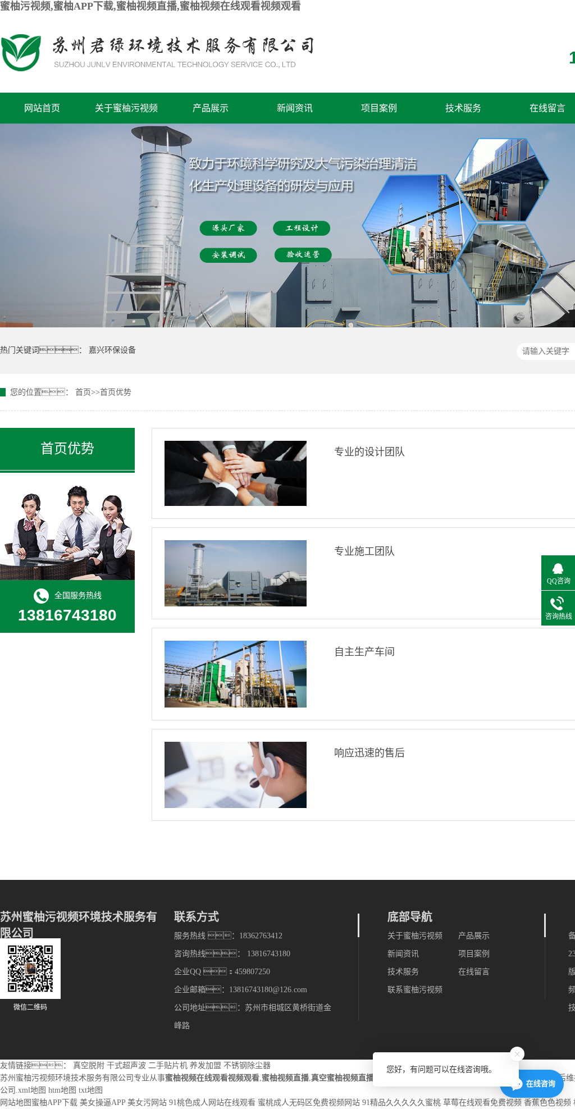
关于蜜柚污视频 (126, 108)
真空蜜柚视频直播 (342, 1078)
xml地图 (32, 1090)
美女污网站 (147, 1102)
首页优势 (115, 392)
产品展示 (211, 108)
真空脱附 (88, 1065)
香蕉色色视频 (547, 1102)
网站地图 (15, 1102)
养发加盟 (205, 1065)
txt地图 (91, 1090)
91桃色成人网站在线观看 (212, 1102)
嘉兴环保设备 (112, 350)
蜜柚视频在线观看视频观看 (212, 1078)
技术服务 (463, 108)
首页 (83, 392)
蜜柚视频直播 (285, 1078)
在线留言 (547, 108)
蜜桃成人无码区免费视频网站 (309, 1102)
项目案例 (379, 108)
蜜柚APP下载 (54, 1102)
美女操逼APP (102, 1102)
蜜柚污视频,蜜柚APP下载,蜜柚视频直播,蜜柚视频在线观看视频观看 (150, 6)
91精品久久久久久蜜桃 (401, 1102)
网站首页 (42, 108)
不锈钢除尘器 (247, 1065)
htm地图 (62, 1090)
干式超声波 (126, 1065)
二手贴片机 (168, 1065)
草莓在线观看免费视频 (482, 1102)
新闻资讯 (295, 108)
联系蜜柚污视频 (414, 989)
